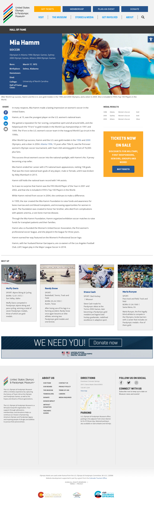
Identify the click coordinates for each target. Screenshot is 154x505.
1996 (78, 140)
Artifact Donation (47, 406)
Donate (46, 397)
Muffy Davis (12, 288)
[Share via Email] (6, 129)
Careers (62, 394)
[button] (143, 17)
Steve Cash (90, 291)
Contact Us (63, 383)
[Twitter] (129, 383)
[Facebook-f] (121, 383)
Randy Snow (51, 288)
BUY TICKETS (123, 169)
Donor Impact (49, 401)
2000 (88, 140)
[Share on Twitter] (6, 118)
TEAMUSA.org (48, 394)
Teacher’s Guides (47, 412)
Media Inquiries (65, 397)
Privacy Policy (65, 387)
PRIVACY (80, 484)
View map (84, 391)
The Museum (48, 390)
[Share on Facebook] (6, 112)
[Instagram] (136, 383)
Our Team (47, 383)
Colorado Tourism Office (98, 478)
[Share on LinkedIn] (6, 123)
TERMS (72, 484)
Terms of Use (64, 390)
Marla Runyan (130, 291)
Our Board (47, 387)
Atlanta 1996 (46, 144)
